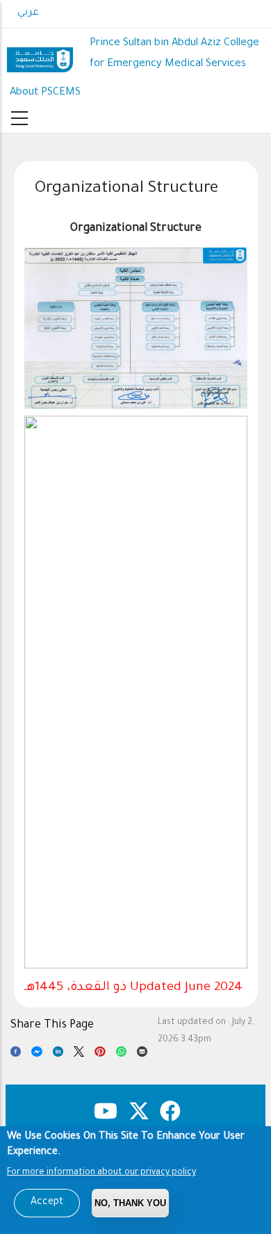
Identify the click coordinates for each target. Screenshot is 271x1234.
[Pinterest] (100, 1055)
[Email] (142, 1055)
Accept (47, 1202)
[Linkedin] (58, 1055)
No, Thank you (130, 1203)
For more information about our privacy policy (101, 1173)
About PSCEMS (45, 93)
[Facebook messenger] (36, 1055)
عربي (28, 13)
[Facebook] (15, 1055)
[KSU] (40, 54)
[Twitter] (79, 1055)
